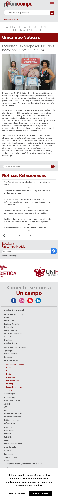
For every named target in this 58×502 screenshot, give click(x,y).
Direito (6, 318)
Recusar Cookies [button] (17, 493)
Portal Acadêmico (11, 20)
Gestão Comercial (10, 330)
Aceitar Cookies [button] (40, 493)
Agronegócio (9, 351)
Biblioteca (8, 427)
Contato (7, 461)
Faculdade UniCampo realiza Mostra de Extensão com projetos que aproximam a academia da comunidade (26, 212)
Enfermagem (9, 321)
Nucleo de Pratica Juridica (13, 444)
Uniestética (8, 437)
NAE (5, 410)
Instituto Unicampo (11, 420)
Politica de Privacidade (12, 417)
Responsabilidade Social (13, 414)
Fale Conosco (9, 454)
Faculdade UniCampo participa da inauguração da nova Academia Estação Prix (27, 192)
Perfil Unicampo (10, 398)
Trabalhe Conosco (10, 457)
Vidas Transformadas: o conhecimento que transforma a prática (27, 183)
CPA (5, 407)
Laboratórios (9, 431)
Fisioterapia (8, 327)
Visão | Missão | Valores (12, 401)
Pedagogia (8, 357)
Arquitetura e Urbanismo (13, 314)
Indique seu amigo (10, 256)
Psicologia (8, 340)
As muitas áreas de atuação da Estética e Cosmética (25, 228)
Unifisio (7, 440)
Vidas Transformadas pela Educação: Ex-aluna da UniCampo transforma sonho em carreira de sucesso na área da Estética (27, 202)
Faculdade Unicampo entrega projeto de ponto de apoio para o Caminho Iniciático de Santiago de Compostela (27, 220)
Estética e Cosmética (11, 324)
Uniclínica (8, 434)
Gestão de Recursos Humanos (15, 337)
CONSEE (7, 404)
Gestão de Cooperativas (13, 334)
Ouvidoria (8, 451)
